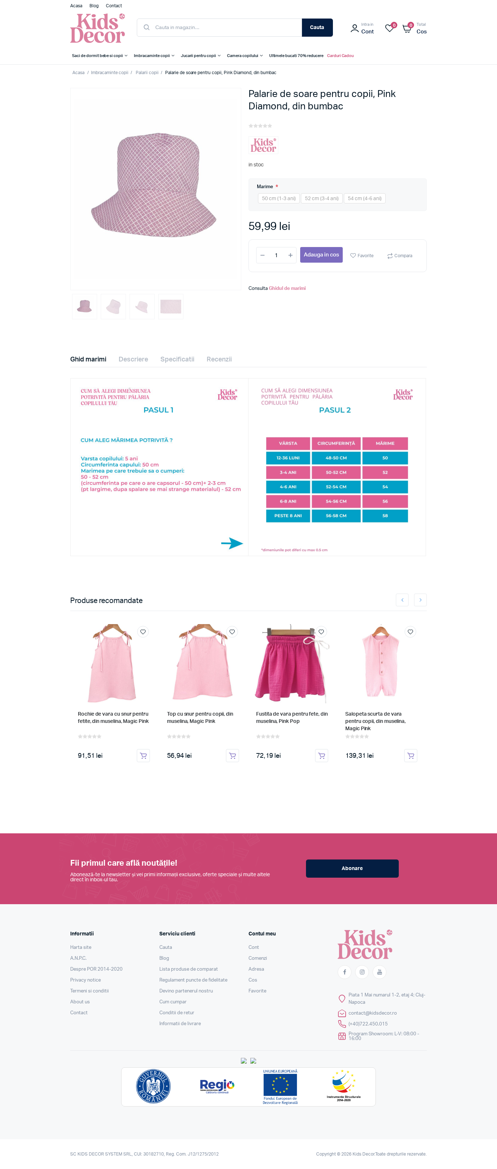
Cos (253, 980)
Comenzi (258, 958)
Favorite (366, 256)
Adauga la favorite (143, 632)
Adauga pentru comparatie (146, 645)
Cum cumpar (173, 1002)
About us (80, 1002)
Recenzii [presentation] (219, 359)
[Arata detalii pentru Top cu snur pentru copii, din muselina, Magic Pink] (203, 663)
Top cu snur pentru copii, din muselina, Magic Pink (200, 718)
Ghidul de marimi (287, 288)
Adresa (256, 969)
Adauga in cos (321, 255)
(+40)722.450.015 (368, 1024)
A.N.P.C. (78, 958)
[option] (156, 189)
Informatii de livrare (180, 1024)
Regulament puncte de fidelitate (193, 980)
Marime (265, 187)
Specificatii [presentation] (177, 359)
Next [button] (420, 600)
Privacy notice (85, 980)
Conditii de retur (176, 1013)
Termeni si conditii (89, 991)
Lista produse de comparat (188, 969)
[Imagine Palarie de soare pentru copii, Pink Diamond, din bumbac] (156, 189)
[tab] (92, 359)
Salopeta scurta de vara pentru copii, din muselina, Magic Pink (375, 721)
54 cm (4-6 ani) (365, 198)
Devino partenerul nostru (186, 991)
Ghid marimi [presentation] (88, 359)
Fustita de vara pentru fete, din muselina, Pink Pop (292, 718)
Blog (164, 958)
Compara (403, 256)
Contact (79, 1013)
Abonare (352, 868)
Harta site (80, 947)
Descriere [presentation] (133, 359)
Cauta (317, 27)
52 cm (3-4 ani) (322, 198)
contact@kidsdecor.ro (373, 1013)
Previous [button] (402, 600)
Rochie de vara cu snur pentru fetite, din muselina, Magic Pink (113, 718)
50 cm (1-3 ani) (279, 198)
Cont (254, 947)
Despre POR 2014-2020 (96, 969)
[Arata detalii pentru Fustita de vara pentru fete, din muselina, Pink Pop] (292, 663)
